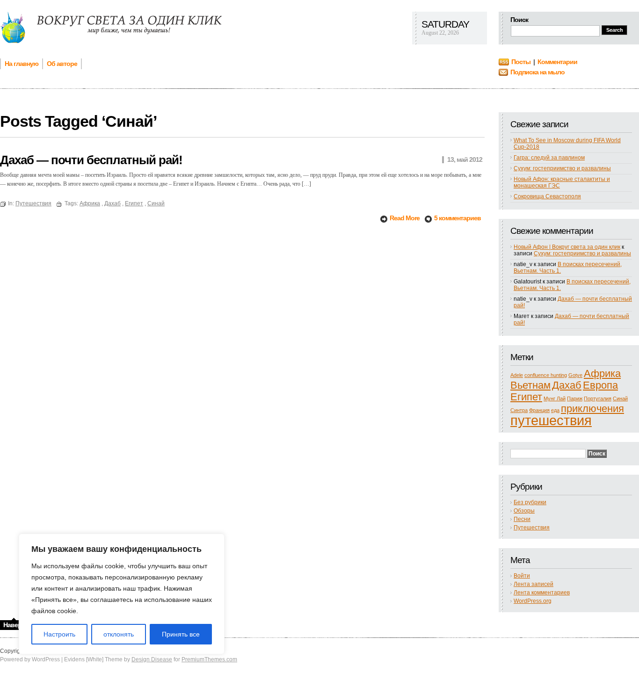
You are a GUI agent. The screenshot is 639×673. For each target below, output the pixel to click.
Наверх (14, 625)
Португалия (597, 398)
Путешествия (532, 527)
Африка (602, 373)
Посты (520, 61)
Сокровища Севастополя (547, 196)
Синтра (519, 410)
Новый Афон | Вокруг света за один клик (567, 247)
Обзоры (524, 510)
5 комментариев (457, 218)
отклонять (118, 634)
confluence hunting (545, 375)
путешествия (551, 420)
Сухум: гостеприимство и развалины (562, 168)
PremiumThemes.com (209, 659)
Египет (526, 397)
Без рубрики (530, 502)
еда (555, 410)
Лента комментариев (542, 592)
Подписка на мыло (537, 72)
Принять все (181, 634)
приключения (592, 408)
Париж (574, 398)
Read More (405, 218)
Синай (620, 398)
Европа (600, 385)
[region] (122, 594)
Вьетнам (530, 385)
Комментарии (557, 61)
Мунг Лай (555, 398)
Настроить (59, 634)
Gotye (575, 375)
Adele (516, 375)
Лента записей (533, 584)
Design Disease (151, 659)
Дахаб (566, 385)
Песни (522, 519)
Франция (539, 410)
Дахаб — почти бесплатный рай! (91, 160)
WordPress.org (533, 601)
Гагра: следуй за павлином (549, 157)
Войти (522, 575)
